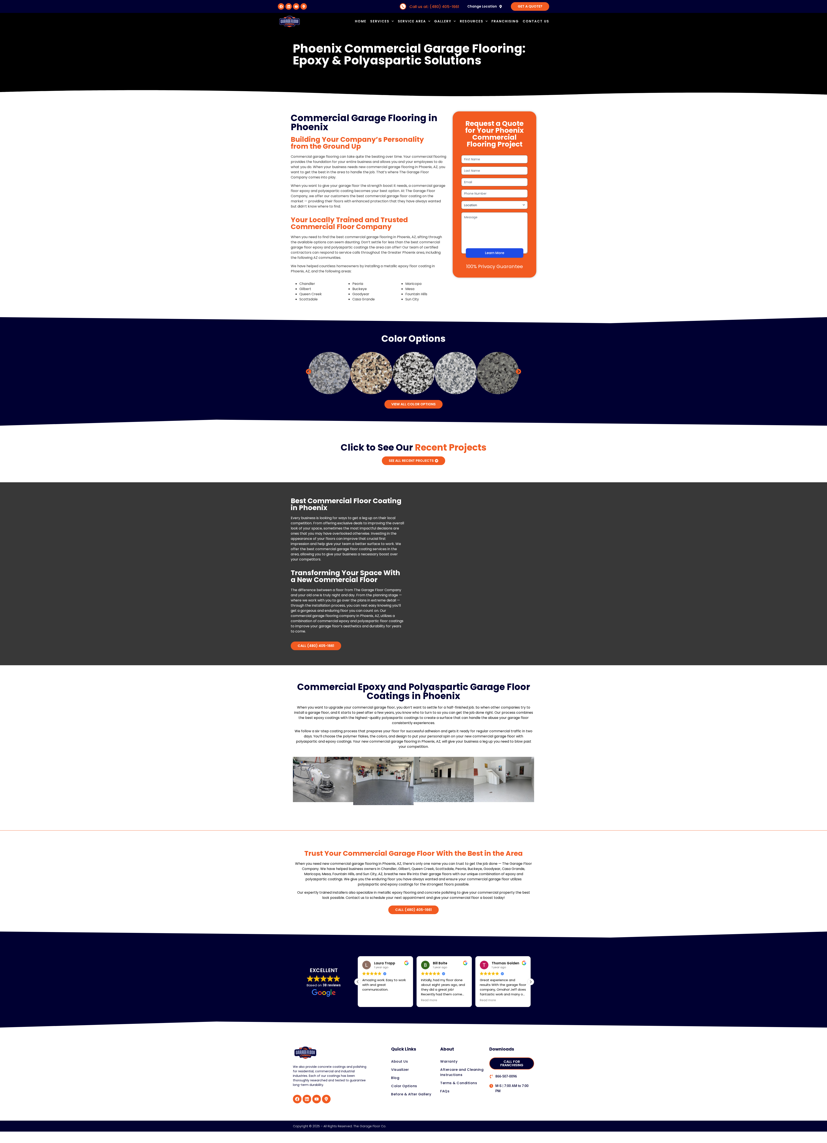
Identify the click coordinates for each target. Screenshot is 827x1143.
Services (379, 21)
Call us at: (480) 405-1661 (434, 6)
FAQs (444, 1091)
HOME (360, 21)
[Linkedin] (288, 6)
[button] (308, 371)
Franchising (505, 21)
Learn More (494, 252)
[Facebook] (281, 6)
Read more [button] (429, 1000)
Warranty (448, 1061)
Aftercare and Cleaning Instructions (461, 1072)
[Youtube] (296, 6)
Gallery (442, 21)
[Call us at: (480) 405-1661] (403, 6)
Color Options (404, 1086)
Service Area (412, 21)
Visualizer (400, 1069)
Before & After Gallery (411, 1094)
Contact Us (536, 21)
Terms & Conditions (458, 1083)
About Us (399, 1061)
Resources (471, 21)
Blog (395, 1077)
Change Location (482, 6)
